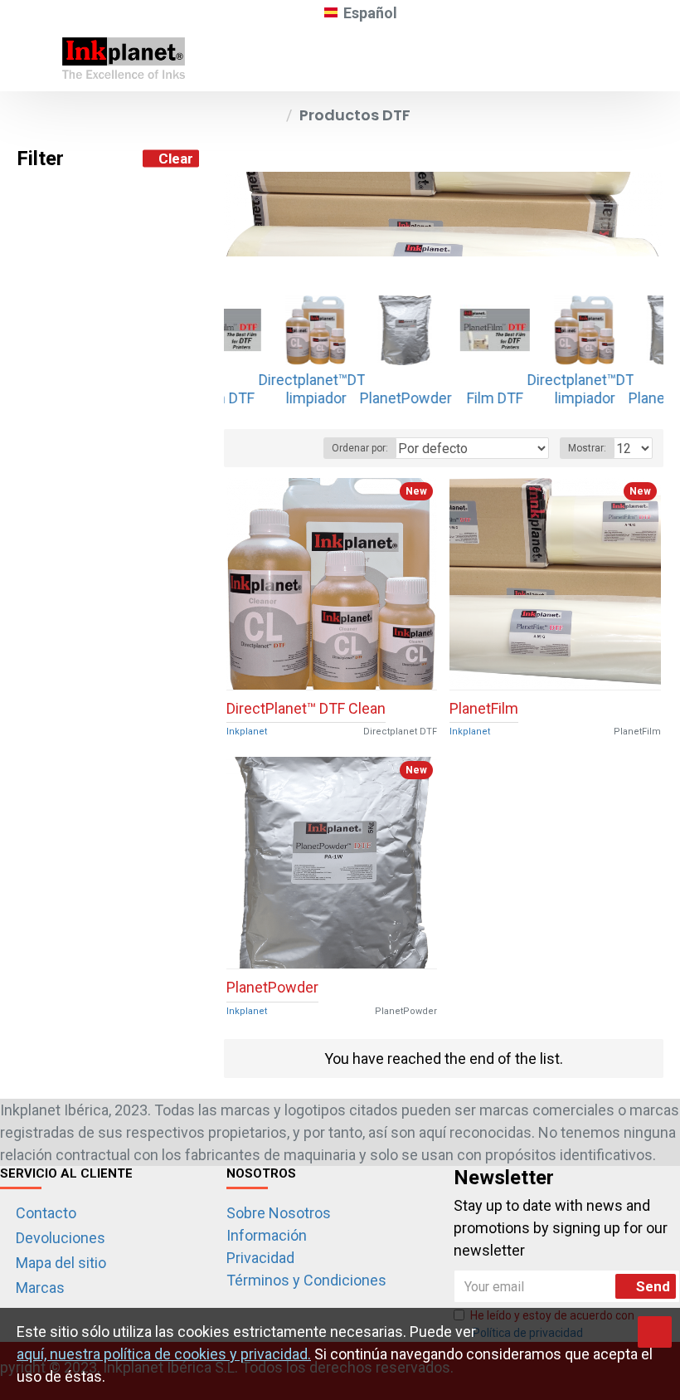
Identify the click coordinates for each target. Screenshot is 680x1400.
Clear (175, 158)
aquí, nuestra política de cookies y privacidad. (164, 1354)
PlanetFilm (483, 708)
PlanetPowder (272, 987)
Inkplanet (246, 731)
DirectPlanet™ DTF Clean (306, 708)
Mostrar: (587, 448)
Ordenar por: (360, 448)
